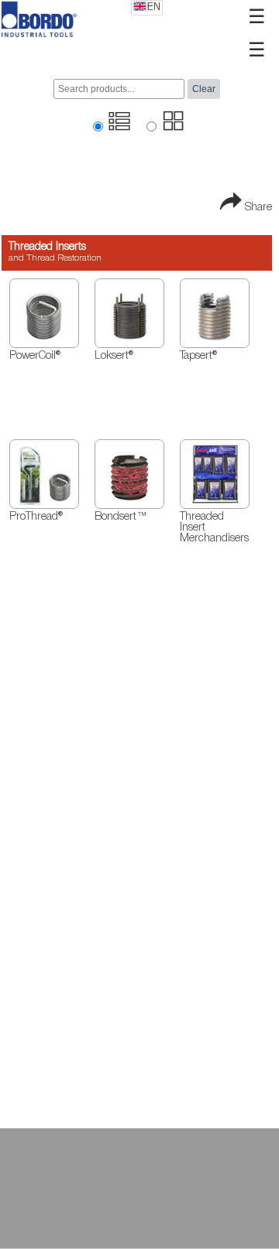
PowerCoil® (34, 356)
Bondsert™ (121, 517)
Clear (203, 89)
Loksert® (114, 356)
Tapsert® (198, 356)
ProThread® (36, 517)
